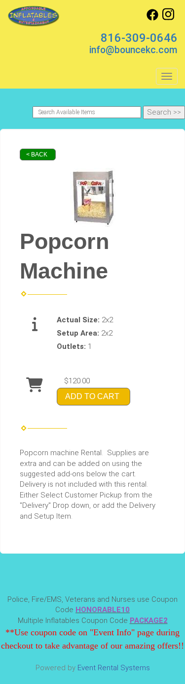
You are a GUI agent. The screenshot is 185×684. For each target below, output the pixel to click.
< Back (36, 154)
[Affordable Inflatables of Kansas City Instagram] (168, 18)
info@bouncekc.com (133, 50)
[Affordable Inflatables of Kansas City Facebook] (152, 18)
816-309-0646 (139, 38)
